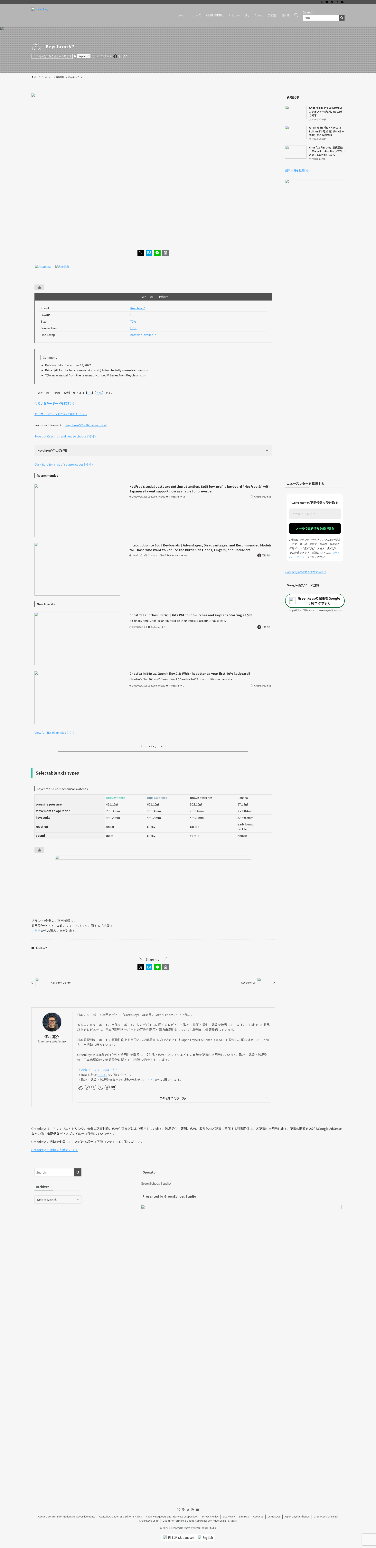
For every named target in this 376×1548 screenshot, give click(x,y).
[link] (80, 1087)
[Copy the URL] (165, 253)
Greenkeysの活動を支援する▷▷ (305, 572)
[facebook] (93, 1087)
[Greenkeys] (40, 15)
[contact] (342, 2)
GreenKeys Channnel (326, 1516)
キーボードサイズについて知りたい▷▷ (60, 414)
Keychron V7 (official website (85, 425)
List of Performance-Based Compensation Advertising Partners (200, 1520)
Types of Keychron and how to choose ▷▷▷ (65, 436)
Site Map (244, 1516)
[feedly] (331, 2)
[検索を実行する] (342, 18)
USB (133, 328)
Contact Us (274, 1516)
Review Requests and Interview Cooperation (172, 1516)
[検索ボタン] (296, 15)
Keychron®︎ (84, 56)
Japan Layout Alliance (297, 1516)
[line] (326, 2)
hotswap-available (143, 335)
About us (258, 1516)
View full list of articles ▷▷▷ (54, 732)
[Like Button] (39, 287)
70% (133, 321)
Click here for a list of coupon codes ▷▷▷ (63, 464)
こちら (36, 930)
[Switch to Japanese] (43, 266)
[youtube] (113, 1087)
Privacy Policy (210, 1516)
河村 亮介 (51, 1037)
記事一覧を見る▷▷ (297, 170)
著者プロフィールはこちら (100, 1069)
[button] (140, 253)
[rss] (337, 2)
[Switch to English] (62, 266)
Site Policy (228, 1516)
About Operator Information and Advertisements (66, 1516)
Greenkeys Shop (149, 1520)
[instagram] (107, 1087)
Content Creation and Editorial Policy (120, 1516)
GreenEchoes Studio (156, 1183)
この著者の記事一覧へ (173, 1098)
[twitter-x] (321, 2)
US (132, 315)
